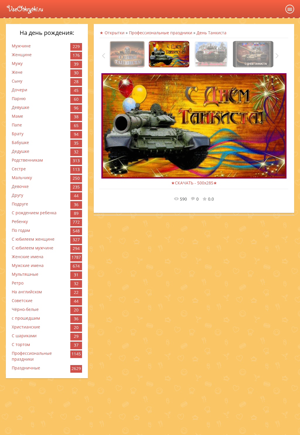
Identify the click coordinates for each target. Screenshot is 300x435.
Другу (17, 195)
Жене (17, 72)
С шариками (24, 335)
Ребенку (20, 221)
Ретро (17, 283)
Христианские (26, 327)
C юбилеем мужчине (32, 248)
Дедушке (20, 151)
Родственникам (27, 160)
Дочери (19, 90)
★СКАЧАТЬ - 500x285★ (194, 183)
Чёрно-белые (25, 309)
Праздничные (26, 368)
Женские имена (27, 256)
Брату (17, 133)
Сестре (19, 169)
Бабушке (20, 142)
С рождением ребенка (34, 212)
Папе (17, 125)
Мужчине (21, 46)
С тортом (21, 344)
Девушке (20, 107)
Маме (17, 116)
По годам (21, 230)
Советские (22, 300)
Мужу (17, 63)
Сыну (17, 81)
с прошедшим (26, 318)
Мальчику (22, 177)
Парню (19, 98)
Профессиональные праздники (32, 356)
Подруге (20, 204)
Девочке (20, 186)
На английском (27, 291)
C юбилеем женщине (33, 239)
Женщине (22, 54)
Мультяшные (25, 274)
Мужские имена (28, 265)
